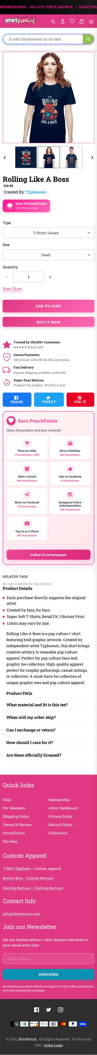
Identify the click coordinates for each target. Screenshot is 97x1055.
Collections (57, 833)
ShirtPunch (27, 1039)
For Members (14, 808)
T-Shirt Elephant (17, 868)
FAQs (7, 799)
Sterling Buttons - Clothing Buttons (33, 888)
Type (7, 222)
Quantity (10, 266)
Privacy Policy (60, 816)
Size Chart (12, 288)
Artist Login (53, 1045)
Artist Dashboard (63, 808)
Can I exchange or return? (30, 730)
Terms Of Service (17, 824)
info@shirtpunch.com (21, 913)
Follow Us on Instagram (48, 555)
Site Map (10, 841)
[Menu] (91, 21)
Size (6, 244)
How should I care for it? (29, 742)
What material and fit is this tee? (37, 704)
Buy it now (48, 322)
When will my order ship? (31, 717)
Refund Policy (60, 824)
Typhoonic (36, 192)
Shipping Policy (16, 816)
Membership (59, 799)
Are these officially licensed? (33, 755)
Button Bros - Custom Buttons (28, 878)
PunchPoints (14, 833)
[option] (25, 157)
